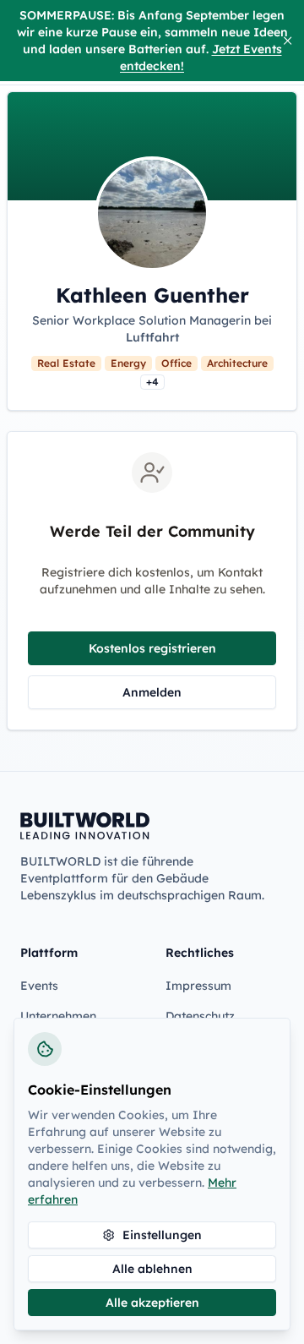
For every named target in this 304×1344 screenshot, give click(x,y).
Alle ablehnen (152, 1268)
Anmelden (152, 692)
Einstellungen (162, 1235)
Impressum (198, 985)
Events (39, 985)
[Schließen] (287, 40)
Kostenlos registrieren (152, 648)
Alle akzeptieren (152, 1302)
